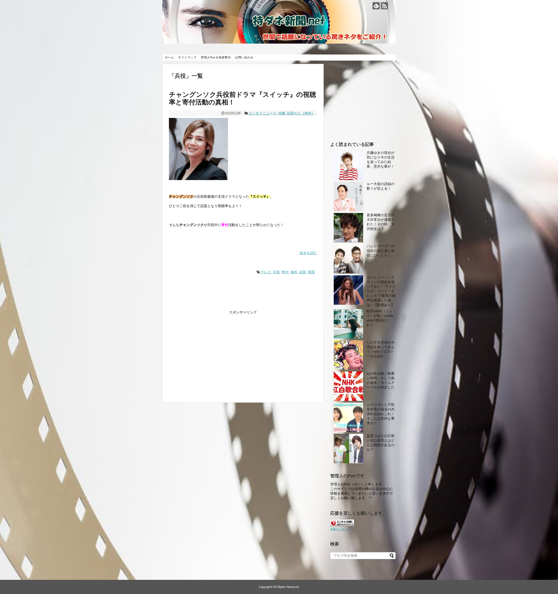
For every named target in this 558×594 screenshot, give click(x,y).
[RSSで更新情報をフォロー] (384, 5)
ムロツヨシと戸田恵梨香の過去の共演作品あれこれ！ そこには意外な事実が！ (381, 414)
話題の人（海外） (301, 113)
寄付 (285, 272)
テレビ (266, 272)
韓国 (311, 272)
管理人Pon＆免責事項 (216, 57)
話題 (302, 272)
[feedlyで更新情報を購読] (376, 5)
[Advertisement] (205, 356)
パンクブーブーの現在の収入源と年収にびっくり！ (381, 250)
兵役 (276, 272)
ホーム (169, 57)
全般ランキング (340, 529)
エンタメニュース (262, 113)
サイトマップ (187, 57)
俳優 (281, 113)
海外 (293, 272)
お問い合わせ (244, 57)
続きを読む (308, 253)
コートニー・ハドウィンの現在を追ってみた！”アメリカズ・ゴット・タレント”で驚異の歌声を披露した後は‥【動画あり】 (381, 291)
